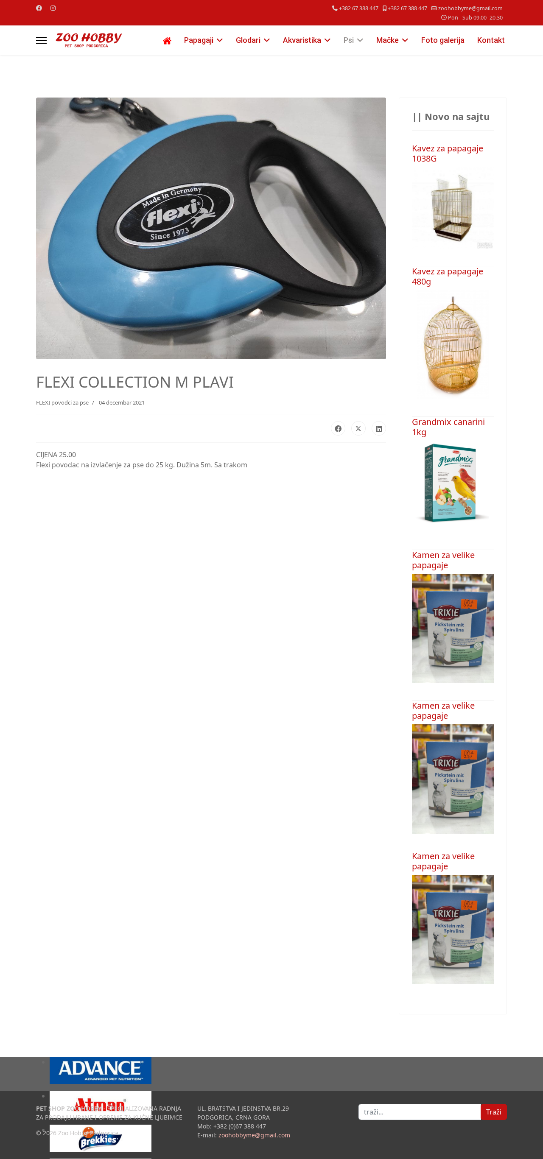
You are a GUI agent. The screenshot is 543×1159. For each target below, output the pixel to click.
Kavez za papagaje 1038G (447, 153)
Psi (349, 40)
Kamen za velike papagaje (443, 560)
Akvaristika (302, 40)
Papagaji (198, 40)
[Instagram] (53, 8)
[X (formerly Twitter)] (358, 428)
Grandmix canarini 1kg (448, 427)
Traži (493, 1112)
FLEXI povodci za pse (62, 402)
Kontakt (491, 40)
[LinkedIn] (379, 428)
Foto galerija (443, 40)
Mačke (387, 40)
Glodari (248, 40)
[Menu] (41, 40)
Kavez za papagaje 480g (447, 276)
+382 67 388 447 (358, 8)
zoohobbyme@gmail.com (470, 8)
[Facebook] (39, 8)
